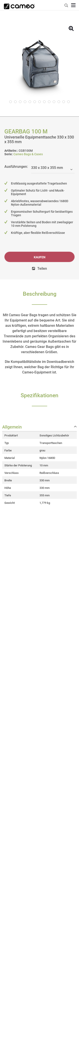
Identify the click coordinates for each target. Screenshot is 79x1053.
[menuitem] (66, 4)
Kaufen (39, 257)
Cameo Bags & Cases (28, 154)
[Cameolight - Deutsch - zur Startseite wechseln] (19, 5)
